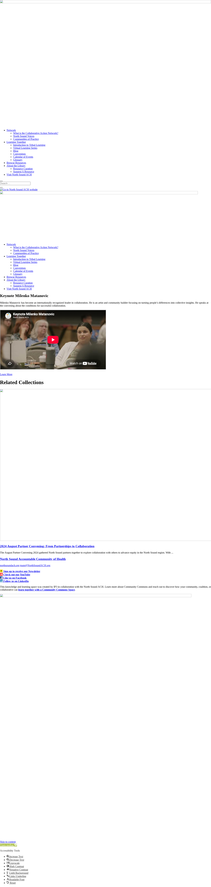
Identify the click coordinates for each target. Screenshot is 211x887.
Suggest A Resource (23, 171)
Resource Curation (23, 168)
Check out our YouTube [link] (16, 574)
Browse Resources (16, 162)
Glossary (17, 159)
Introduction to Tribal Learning (29, 145)
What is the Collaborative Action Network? (35, 133)
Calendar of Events (23, 156)
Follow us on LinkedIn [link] (16, 581)
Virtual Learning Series (25, 148)
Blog (15, 151)
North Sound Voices (23, 136)
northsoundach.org (9, 565)
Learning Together (16, 142)
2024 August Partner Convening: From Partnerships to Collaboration (47, 546)
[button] (8, 845)
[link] (1, 571)
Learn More (6, 374)
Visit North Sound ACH (19, 174)
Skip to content (8, 841)
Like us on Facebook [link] (15, 577)
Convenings (19, 153)
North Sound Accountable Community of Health (33, 559)
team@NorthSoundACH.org (35, 565)
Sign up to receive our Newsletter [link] (21, 571)
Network (11, 130)
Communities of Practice (26, 139)
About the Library (16, 165)
